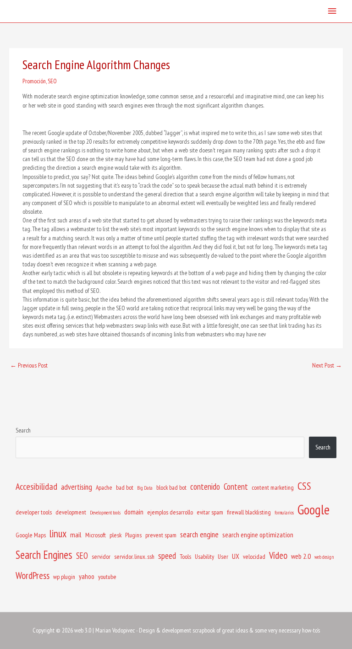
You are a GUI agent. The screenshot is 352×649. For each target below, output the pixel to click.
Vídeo (278, 555)
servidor (101, 556)
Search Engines (44, 554)
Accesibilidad (36, 486)
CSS (304, 485)
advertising (76, 486)
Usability (204, 556)
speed (167, 555)
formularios (284, 512)
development (70, 512)
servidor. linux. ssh (134, 556)
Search (23, 430)
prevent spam (160, 535)
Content (236, 486)
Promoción (34, 81)
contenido (205, 486)
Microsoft (95, 535)
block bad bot (171, 487)
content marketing (273, 487)
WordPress (33, 575)
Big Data (145, 488)
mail (76, 534)
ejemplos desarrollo (170, 512)
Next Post (327, 365)
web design (324, 557)
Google (313, 509)
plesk (115, 535)
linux (58, 533)
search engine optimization (257, 534)
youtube (107, 577)
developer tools (34, 512)
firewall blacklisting (249, 512)
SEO (52, 81)
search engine (199, 534)
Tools (185, 556)
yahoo (86, 576)
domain (133, 511)
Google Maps (31, 535)
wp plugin (64, 577)
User (223, 556)
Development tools (105, 512)
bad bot (124, 487)
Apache (104, 487)
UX (235, 556)
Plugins (133, 535)
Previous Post (29, 365)
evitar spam (210, 512)
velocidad (254, 556)
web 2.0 (301, 556)
